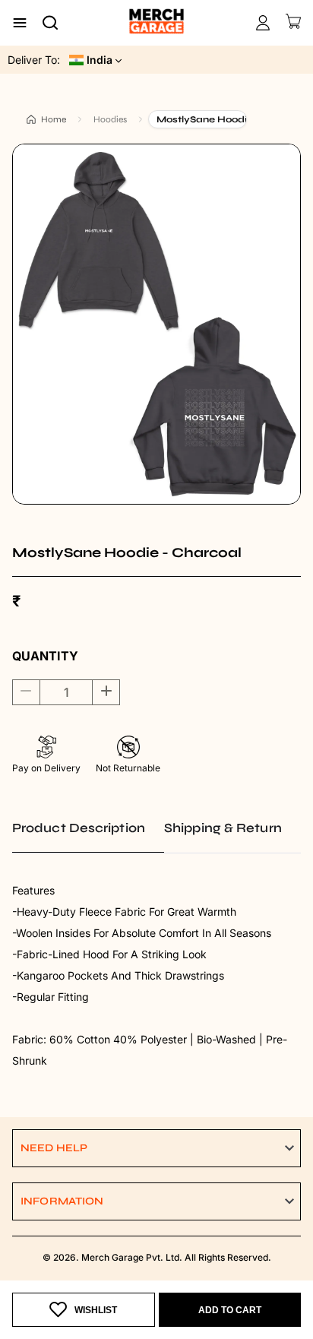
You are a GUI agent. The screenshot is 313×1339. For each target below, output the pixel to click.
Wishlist (95, 1310)
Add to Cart (229, 1310)
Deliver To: (34, 59)
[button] (156, 1148)
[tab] (88, 828)
